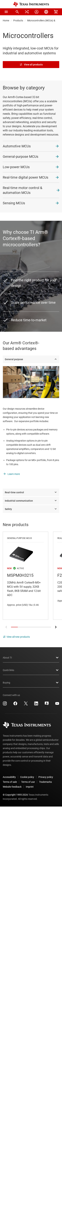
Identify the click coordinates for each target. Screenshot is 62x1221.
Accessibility (9, 777)
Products (18, 20)
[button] (6, 11)
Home (6, 20)
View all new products (18, 636)
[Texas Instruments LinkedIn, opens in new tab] (36, 704)
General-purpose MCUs (20, 156)
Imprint (30, 786)
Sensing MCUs (14, 203)
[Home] (31, 4)
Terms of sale (10, 782)
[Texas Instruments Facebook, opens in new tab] (15, 704)
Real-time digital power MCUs (25, 177)
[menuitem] (17, 11)
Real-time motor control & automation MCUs (22, 190)
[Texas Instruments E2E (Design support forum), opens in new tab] (47, 704)
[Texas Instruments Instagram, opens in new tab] (5, 704)
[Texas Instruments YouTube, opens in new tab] (57, 704)
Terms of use (28, 782)
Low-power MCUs (16, 167)
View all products (33, 64)
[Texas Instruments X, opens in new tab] (26, 704)
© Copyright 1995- (15, 794)
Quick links (8, 670)
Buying (6, 682)
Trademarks (45, 782)
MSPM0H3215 (25, 576)
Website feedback (12, 786)
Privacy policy (45, 777)
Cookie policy (27, 777)
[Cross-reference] (27, 11)
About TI (7, 657)
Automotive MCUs (17, 146)
